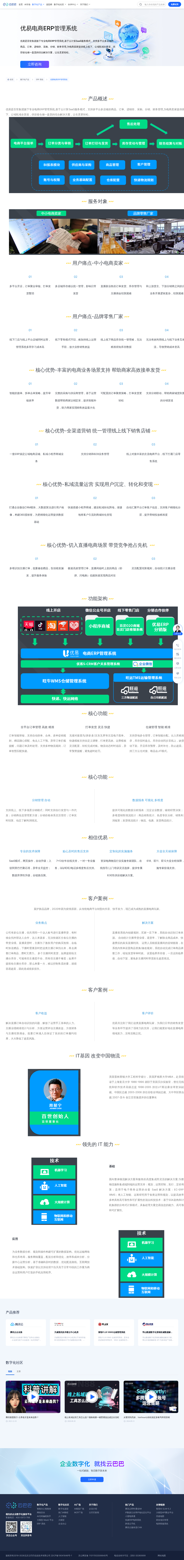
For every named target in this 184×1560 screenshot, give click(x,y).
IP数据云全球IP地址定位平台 (138, 1512)
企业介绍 (93, 1508)
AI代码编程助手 (44, 1516)
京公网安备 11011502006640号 (93, 1555)
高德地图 (160, 1516)
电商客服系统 (162, 1523)
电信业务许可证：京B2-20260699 (130, 1555)
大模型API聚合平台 (164, 1512)
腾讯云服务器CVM (133, 1527)
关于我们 (84, 4)
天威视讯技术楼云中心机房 (66, 1332)
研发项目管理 (162, 1520)
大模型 (61, 1520)
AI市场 (27, 4)
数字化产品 (37, 4)
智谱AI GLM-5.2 (163, 1508)
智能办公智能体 (44, 1508)
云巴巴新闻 (94, 1512)
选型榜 (49, 4)
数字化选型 (63, 1508)
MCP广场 (78, 1512)
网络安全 (41, 1512)
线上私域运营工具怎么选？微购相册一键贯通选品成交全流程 (92, 1417)
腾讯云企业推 (16, 1332)
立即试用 (177, 668)
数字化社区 (59, 4)
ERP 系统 (39, 79)
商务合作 (177, 678)
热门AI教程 (63, 1512)
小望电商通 (130, 1516)
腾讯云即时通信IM (133, 1508)
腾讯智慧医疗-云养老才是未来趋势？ (22, 1417)
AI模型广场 (79, 1508)
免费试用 (174, 4)
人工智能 (62, 1516)
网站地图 (162, 1555)
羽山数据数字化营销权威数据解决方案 (157, 1332)
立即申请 (92, 1479)
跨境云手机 (130, 1523)
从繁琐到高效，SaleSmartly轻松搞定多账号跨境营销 (147, 1417)
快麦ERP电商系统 (133, 1520)
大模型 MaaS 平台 (45, 1520)
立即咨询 (35, 64)
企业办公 (62, 1523)
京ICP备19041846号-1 (61, 1555)
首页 (21, 4)
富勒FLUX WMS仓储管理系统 (111, 1332)
